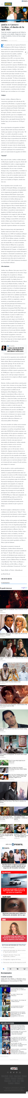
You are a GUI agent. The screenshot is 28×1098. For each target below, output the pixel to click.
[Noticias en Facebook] (10, 1072)
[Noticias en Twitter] (13, 1072)
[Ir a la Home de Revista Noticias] (8, 4)
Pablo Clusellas (13, 110)
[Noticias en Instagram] (8, 1072)
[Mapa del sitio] (20, 1072)
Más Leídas (4, 986)
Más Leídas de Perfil (7, 1023)
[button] (25, 52)
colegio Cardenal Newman (10, 106)
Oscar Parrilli (20, 49)
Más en (8, 844)
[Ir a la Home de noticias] (14, 1068)
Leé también (11, 346)
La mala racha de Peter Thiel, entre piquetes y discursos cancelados (15, 349)
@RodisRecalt (18, 570)
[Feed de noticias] (16, 1072)
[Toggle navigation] (2, 4)
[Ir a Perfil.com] (25, 1)
